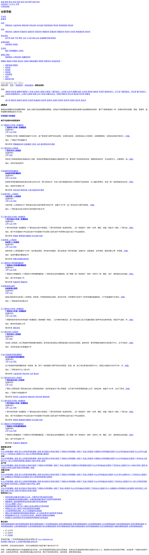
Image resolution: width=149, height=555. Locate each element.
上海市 (24, 94)
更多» (10, 493)
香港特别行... (109, 92)
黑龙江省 (36, 94)
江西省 (42, 92)
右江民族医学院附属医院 (14, 357)
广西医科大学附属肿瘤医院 (15, 265)
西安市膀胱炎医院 (37, 524)
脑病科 (28, 236)
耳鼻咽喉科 (13, 51)
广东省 (30, 92)
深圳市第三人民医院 (18, 484)
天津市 (101, 92)
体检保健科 (33, 61)
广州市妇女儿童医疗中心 (16, 454)
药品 (14, 2)
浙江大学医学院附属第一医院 (30, 451)
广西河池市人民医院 (13, 334)
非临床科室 (55, 61)
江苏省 (42, 94)
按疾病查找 (29, 85)
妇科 (12, 38)
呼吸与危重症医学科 (21, 259)
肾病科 (15, 236)
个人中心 (11, 4)
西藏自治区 (76, 92)
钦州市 (43, 100)
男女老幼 (4, 36)
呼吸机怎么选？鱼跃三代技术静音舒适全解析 (22, 508)
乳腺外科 (23, 32)
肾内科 (55, 25)
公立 (11, 132)
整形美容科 (51, 38)
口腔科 (21, 51)
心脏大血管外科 (34, 190)
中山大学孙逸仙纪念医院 (124, 451)
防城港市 (37, 100)
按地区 (7, 70)
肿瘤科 (3, 61)
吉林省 (7, 94)
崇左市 (83, 100)
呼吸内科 (8, 25)
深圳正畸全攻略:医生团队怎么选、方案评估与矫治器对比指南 (29, 497)
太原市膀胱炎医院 (35, 526)
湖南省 (7, 92)
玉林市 (55, 100)
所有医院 (4, 116)
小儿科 (29, 38)
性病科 (15, 44)
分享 (17, 4)
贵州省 (13, 92)
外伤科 (72, 32)
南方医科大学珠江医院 (28, 491)
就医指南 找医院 (11, 65)
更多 (38, 2)
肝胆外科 (38, 32)
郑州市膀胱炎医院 (64, 526)
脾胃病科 (22, 236)
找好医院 (19, 85)
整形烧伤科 (80, 32)
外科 (2, 29)
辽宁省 (117, 92)
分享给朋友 (5, 6)
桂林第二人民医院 (12, 242)
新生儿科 (35, 38)
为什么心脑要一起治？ (14, 504)
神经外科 (8, 32)
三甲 (7, 132)
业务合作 (34, 542)
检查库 (3, 19)
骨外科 (67, 32)
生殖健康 (43, 38)
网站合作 (11, 542)
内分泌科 (40, 25)
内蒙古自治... (51, 94)
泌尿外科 (30, 32)
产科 (16, 38)
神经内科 (25, 25)
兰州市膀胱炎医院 (94, 524)
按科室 (7, 67)
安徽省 (87, 94)
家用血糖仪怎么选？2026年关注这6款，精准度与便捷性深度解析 (30, 515)
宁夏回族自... (125, 92)
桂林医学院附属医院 (13, 173)
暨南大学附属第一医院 (25, 468)
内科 (2, 23)
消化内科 (32, 25)
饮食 (34, 2)
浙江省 (70, 94)
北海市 (30, 100)
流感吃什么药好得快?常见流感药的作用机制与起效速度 (26, 518)
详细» (127, 136)
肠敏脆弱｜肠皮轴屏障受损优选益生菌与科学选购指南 (26, 501)
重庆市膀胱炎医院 (78, 526)
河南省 (59, 94)
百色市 (60, 100)
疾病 (2, 2)
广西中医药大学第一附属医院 (16, 219)
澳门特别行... (142, 92)
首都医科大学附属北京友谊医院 (17, 477)
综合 (7, 77)
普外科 (87, 32)
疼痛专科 (47, 61)
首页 (12, 85)
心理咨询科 (17, 57)
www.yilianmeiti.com (45, 539)
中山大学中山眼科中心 (122, 474)
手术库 (3, 17)
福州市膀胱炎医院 (22, 524)
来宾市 (77, 100)
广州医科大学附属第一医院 (70, 451)
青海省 (89, 92)
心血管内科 (17, 25)
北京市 (69, 92)
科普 (18, 2)
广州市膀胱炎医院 (51, 524)
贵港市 (49, 100)
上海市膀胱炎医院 (20, 526)
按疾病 (7, 72)
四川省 (81, 94)
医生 (10, 2)
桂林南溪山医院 (11, 288)
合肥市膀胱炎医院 (136, 526)
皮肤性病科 (5, 42)
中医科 (26, 61)
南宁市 (7, 100)
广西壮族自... (56, 92)
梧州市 (24, 100)
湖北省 (76, 94)
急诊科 (20, 61)
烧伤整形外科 (46, 144)
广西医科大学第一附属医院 (15, 127)
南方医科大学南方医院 (50, 451)
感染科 (9, 61)
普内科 (70, 25)
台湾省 (63, 92)
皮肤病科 (8, 44)
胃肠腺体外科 (18, 144)
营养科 (41, 61)
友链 (22, 2)
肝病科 (14, 61)
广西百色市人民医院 (13, 150)
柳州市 (13, 100)
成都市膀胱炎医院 (121, 526)
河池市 (72, 100)
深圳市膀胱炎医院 (65, 524)
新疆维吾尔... (16, 94)
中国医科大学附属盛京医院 (104, 451)
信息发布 (4, 4)
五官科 (3, 48)
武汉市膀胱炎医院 (107, 526)
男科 (20, 38)
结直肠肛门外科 (30, 144)
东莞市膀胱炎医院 (137, 524)
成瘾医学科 (26, 57)
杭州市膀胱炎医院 (92, 526)
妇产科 (7, 38)
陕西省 (24, 92)
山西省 (29, 94)
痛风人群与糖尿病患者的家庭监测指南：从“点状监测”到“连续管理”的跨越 (33, 513)
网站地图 (26, 542)
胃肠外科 (45, 32)
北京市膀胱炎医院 (109, 524)
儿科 (24, 38)
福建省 (19, 92)
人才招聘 (19, 542)
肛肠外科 (53, 32)
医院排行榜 (9, 79)
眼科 (7, 51)
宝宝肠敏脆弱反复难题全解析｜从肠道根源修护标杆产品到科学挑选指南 (33, 499)
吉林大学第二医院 (38, 461)
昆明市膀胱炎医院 (80, 524)
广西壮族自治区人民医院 (14, 380)
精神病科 (8, 57)
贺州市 (66, 100)
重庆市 (64, 94)
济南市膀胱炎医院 (123, 524)
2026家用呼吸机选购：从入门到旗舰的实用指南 (23, 511)
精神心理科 (5, 55)
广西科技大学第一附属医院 (15, 311)
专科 (15, 224)
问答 (26, 2)
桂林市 (19, 100)
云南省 (36, 92)
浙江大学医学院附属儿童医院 (37, 454)
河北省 (133, 92)
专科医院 (8, 74)
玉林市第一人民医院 (13, 196)
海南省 (95, 92)
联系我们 (4, 542)
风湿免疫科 (48, 25)
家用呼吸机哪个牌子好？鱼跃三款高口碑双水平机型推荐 (27, 506)
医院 (6, 2)
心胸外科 (16, 32)
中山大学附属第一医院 (9, 451)
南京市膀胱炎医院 (49, 526)
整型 (30, 2)
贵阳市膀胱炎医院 (8, 524)
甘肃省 (47, 92)
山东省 (84, 92)
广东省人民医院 (87, 451)
